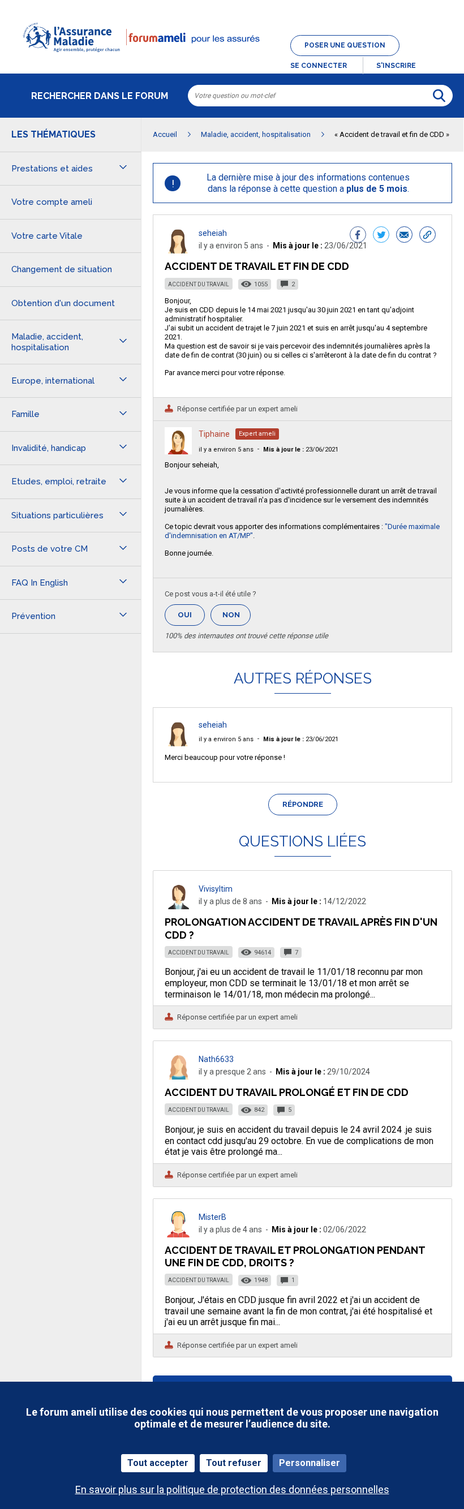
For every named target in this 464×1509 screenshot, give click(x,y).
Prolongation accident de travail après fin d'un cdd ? (301, 928)
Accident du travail (198, 284)
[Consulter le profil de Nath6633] (178, 1076)
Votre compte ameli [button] (51, 202)
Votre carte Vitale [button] (47, 236)
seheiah (213, 233)
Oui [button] (191, 615)
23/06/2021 (300, 449)
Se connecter (318, 66)
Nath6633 (216, 1059)
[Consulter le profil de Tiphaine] (178, 451)
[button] (232, 59)
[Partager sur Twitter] (381, 236)
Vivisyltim (216, 888)
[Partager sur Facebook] (358, 236)
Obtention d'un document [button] (63, 303)
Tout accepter (157, 1463)
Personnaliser (309, 1463)
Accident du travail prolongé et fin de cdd (287, 1092)
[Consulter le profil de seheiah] (178, 250)
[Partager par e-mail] (404, 236)
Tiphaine (214, 433)
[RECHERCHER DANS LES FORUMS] (439, 95)
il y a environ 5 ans (226, 449)
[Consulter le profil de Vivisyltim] (178, 906)
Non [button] (236, 618)
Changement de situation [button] (61, 269)
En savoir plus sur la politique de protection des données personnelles (232, 1489)
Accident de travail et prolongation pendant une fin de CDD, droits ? (295, 1256)
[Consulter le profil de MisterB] (178, 1234)
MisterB (212, 1217)
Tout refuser (233, 1463)
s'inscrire (396, 66)
